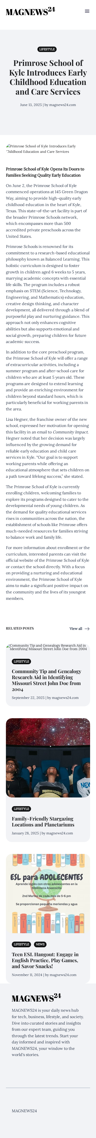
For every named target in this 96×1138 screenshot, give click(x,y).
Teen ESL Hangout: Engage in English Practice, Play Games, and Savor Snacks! (45, 960)
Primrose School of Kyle (67, 560)
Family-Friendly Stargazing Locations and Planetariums (43, 821)
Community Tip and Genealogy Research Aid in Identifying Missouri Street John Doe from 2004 (46, 680)
